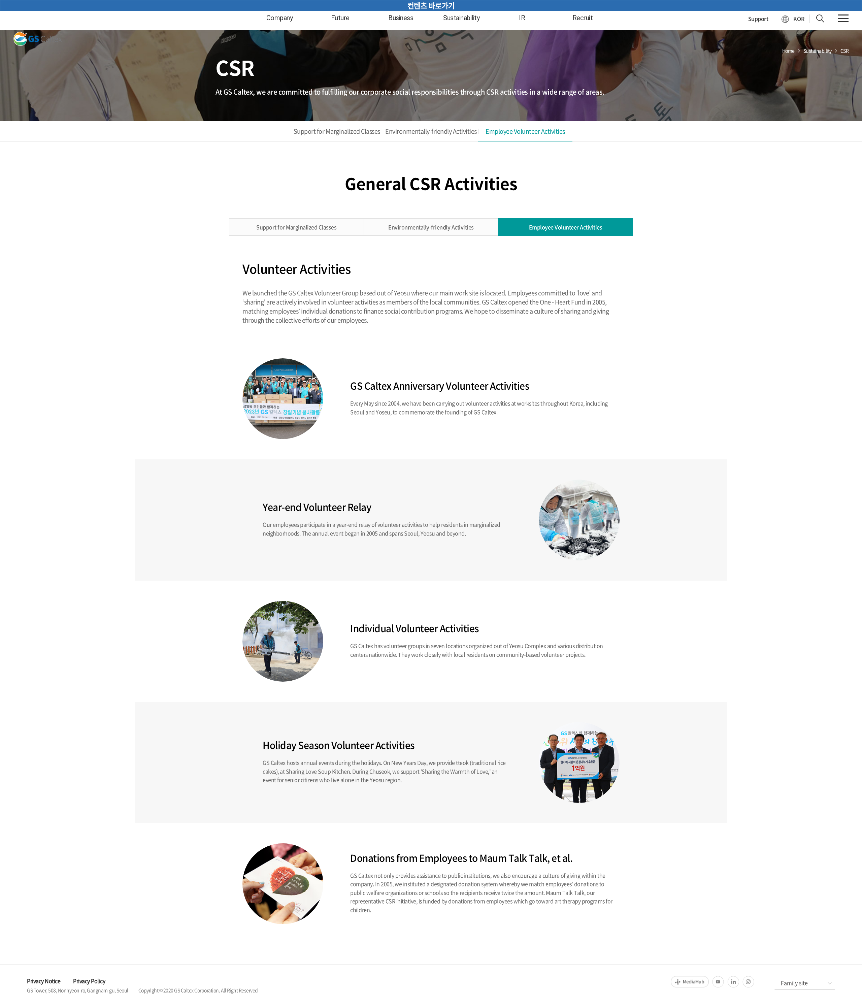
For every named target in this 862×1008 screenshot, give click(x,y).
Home (788, 50)
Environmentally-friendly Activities (431, 131)
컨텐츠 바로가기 (431, 5)
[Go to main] (39, 39)
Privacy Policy (89, 981)
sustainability (461, 18)
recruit (582, 18)
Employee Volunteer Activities (525, 131)
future (340, 18)
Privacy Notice (43, 981)
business (400, 18)
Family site (794, 983)
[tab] (337, 131)
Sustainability (817, 50)
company (279, 18)
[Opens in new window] (690, 982)
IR (522, 18)
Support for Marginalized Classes (337, 131)
